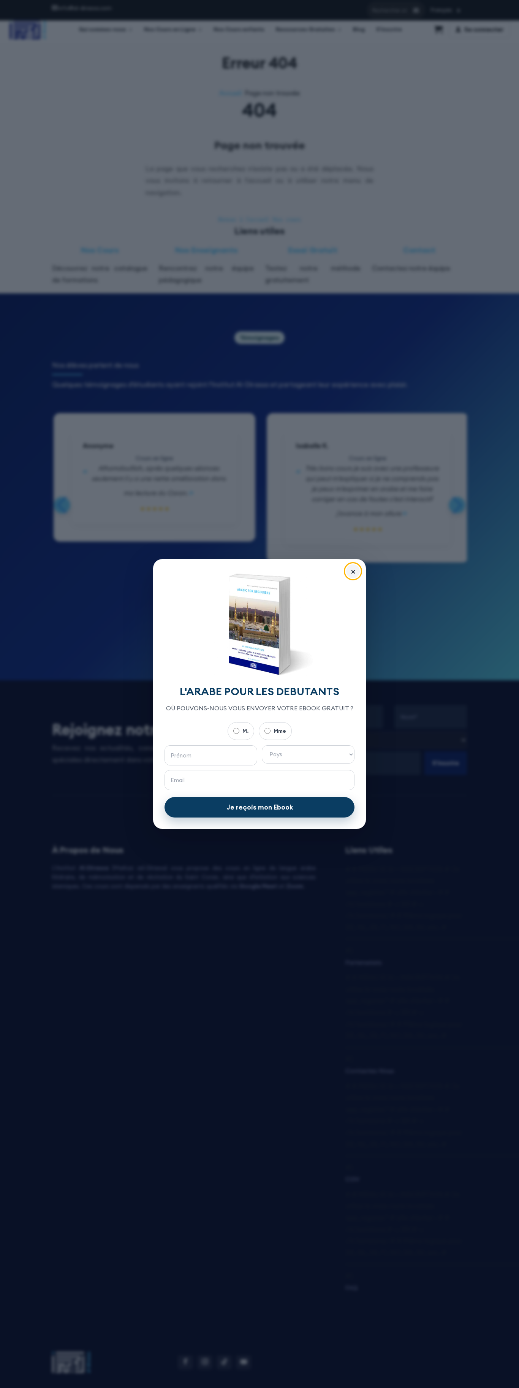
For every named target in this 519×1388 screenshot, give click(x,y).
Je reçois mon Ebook (259, 807)
